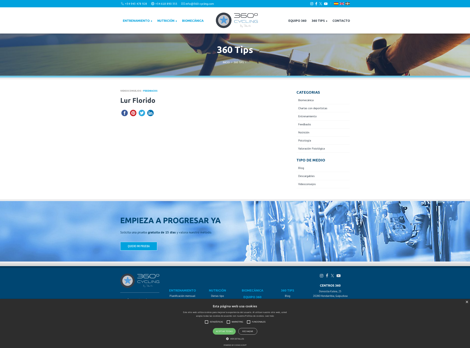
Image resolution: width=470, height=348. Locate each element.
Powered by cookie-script (235, 345)
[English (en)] (342, 4)
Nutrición (166, 20)
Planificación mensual (182, 296)
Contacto (341, 20)
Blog (301, 168)
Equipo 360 (297, 20)
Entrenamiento (136, 20)
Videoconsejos (307, 184)
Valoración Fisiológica (311, 148)
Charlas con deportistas (312, 108)
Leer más (269, 315)
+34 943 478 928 (136, 3)
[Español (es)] (336, 4)
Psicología (304, 140)
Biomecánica (193, 20)
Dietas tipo (217, 296)
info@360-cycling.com (200, 3)
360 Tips (319, 20)
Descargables (306, 176)
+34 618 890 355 (166, 3)
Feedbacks (150, 90)
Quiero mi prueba (139, 246)
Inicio (226, 62)
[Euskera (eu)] (347, 4)
